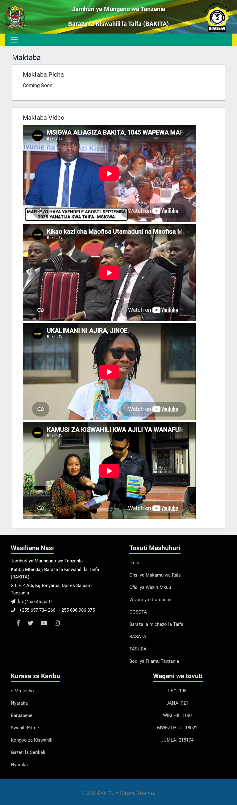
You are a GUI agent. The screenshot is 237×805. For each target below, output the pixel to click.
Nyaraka (19, 703)
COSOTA (138, 612)
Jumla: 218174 (177, 740)
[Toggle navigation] (14, 40)
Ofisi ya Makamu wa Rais (155, 575)
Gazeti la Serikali (28, 752)
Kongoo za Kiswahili (31, 740)
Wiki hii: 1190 (177, 715)
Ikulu (134, 563)
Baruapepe (21, 715)
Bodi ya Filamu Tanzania (154, 661)
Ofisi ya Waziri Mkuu (150, 587)
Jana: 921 (177, 703)
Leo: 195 (177, 691)
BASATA (137, 636)
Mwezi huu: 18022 (177, 728)
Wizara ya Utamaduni (151, 599)
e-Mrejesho (22, 691)
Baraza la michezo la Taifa (156, 624)
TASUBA (138, 649)
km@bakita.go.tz (35, 601)
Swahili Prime (25, 728)
